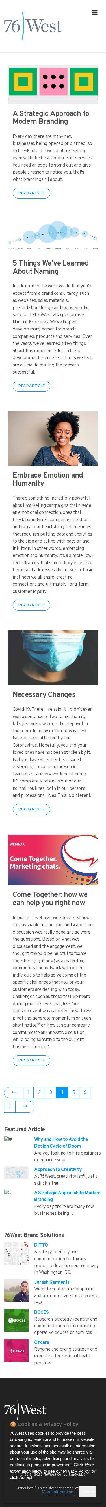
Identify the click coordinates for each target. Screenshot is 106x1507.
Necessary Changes (44, 695)
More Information (57, 1491)
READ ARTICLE (31, 193)
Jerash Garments (52, 1282)
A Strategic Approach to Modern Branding (51, 118)
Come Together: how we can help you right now (50, 899)
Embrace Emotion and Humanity (48, 480)
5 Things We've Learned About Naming (51, 267)
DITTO (41, 1245)
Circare (41, 1343)
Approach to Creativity (58, 1170)
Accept (87, 1491)
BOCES (41, 1313)
